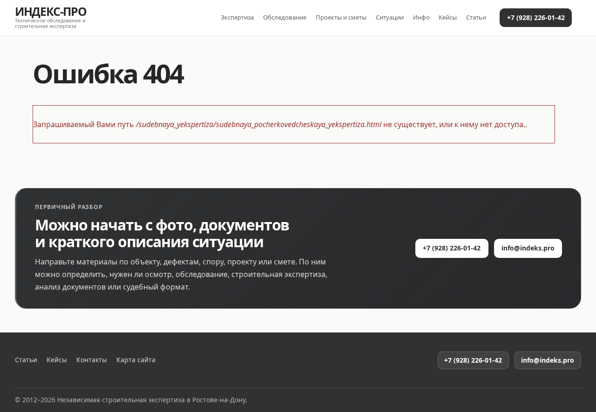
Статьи (476, 17)
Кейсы (448, 17)
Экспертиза (237, 17)
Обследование (284, 17)
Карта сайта (136, 360)
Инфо (421, 17)
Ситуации (390, 17)
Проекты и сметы (341, 17)
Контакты (91, 360)
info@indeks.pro (528, 247)
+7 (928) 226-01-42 (536, 17)
